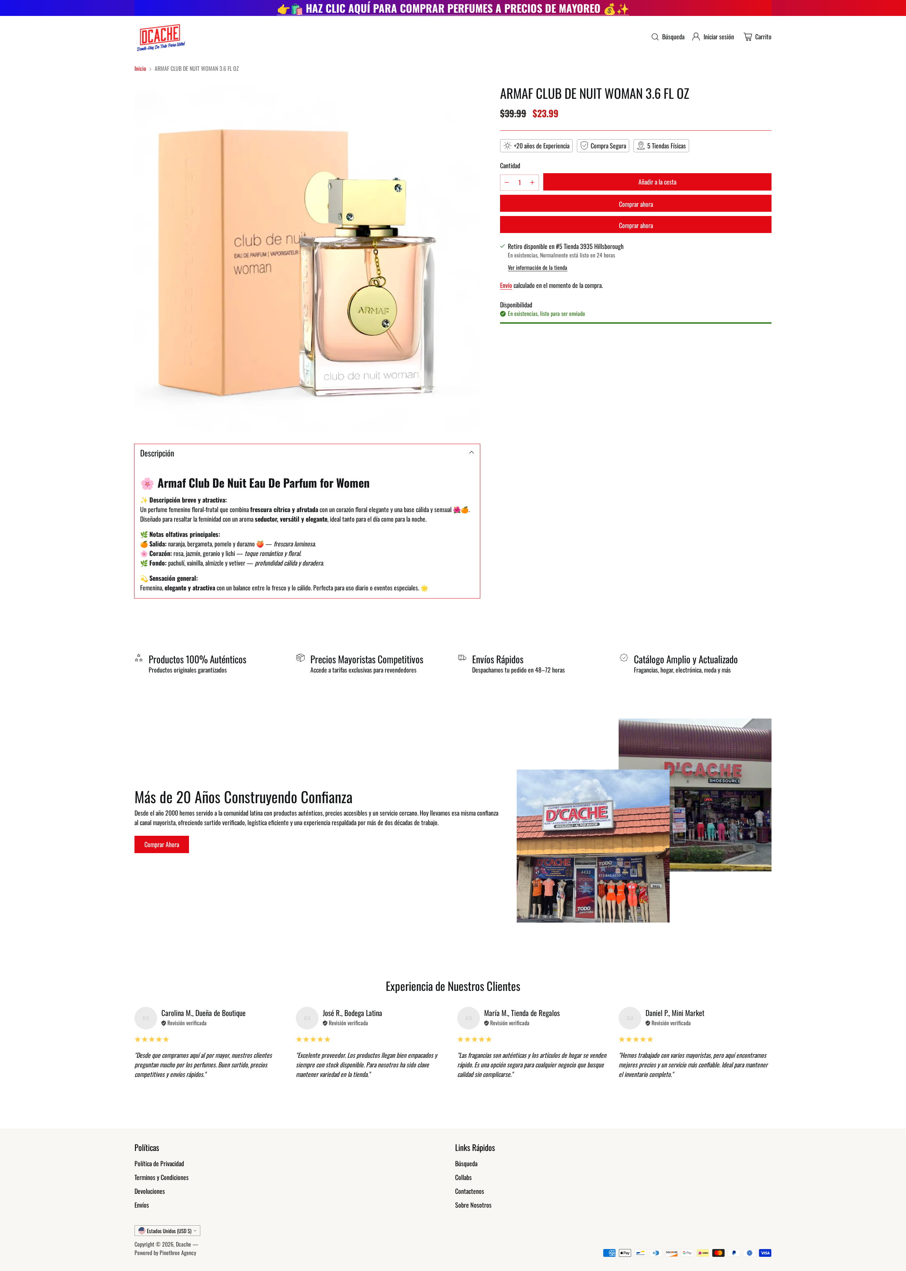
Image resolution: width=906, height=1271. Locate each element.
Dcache (183, 1244)
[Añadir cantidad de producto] (532, 182)
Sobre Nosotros (473, 1204)
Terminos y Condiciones (161, 1177)
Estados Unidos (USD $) (169, 1231)
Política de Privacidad (159, 1163)
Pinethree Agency (178, 1252)
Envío (506, 284)
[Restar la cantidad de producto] (506, 182)
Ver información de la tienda (537, 267)
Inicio (140, 68)
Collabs (463, 1177)
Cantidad (510, 165)
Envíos (141, 1204)
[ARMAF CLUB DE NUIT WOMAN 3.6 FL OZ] (307, 258)
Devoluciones (149, 1191)
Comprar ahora (636, 203)
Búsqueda (466, 1163)
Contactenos (469, 1191)
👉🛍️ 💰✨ (453, 8)
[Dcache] (160, 37)
